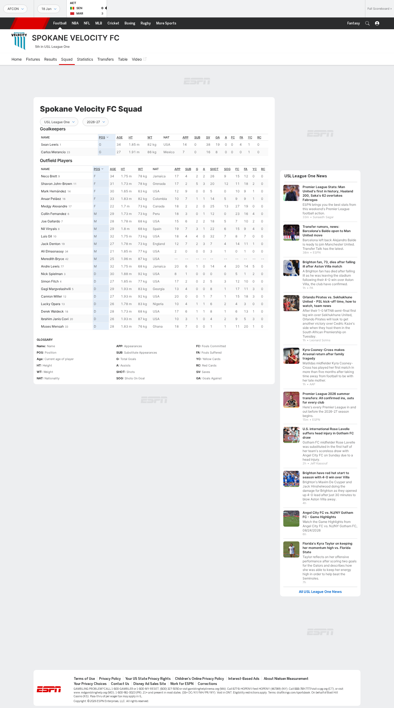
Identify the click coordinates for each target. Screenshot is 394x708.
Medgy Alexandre (54, 206)
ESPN (30, 23)
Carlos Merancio (53, 152)
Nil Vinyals (49, 229)
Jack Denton (50, 244)
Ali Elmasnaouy (52, 251)
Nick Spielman (52, 274)
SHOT (214, 169)
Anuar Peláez (51, 199)
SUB (197, 137)
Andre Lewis (50, 266)
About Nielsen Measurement (286, 679)
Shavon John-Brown (56, 184)
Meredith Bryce (52, 259)
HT (131, 137)
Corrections (207, 684)
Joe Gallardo (50, 221)
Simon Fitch (50, 281)
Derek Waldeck (52, 311)
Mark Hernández (53, 191)
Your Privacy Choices (90, 684)
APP (185, 137)
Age (120, 137)
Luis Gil (46, 236)
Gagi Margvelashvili (56, 289)
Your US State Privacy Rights (148, 679)
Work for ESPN (182, 684)
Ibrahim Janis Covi (55, 319)
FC (233, 137)
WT (149, 137)
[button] (367, 23)
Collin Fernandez (53, 214)
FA (241, 137)
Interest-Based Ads (243, 679)
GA (217, 137)
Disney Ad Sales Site (149, 684)
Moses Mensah (52, 326)
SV (208, 137)
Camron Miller (51, 296)
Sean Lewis (49, 144)
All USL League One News (320, 592)
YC (250, 137)
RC (259, 137)
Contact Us (120, 684)
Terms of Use (84, 679)
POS (102, 137)
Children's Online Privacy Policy (199, 679)
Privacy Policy (110, 679)
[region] (154, 145)
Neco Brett (49, 176)
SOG (227, 169)
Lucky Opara (50, 304)
